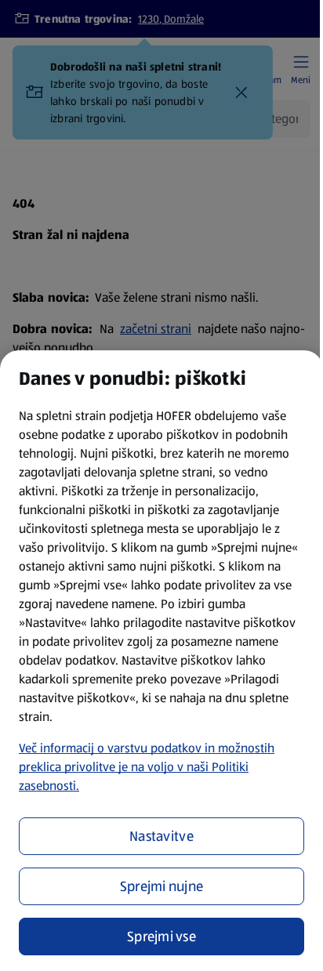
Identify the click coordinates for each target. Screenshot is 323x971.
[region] (161, 660)
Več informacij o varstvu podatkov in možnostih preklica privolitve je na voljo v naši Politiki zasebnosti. (146, 767)
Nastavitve (161, 836)
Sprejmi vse (161, 936)
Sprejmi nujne (162, 886)
